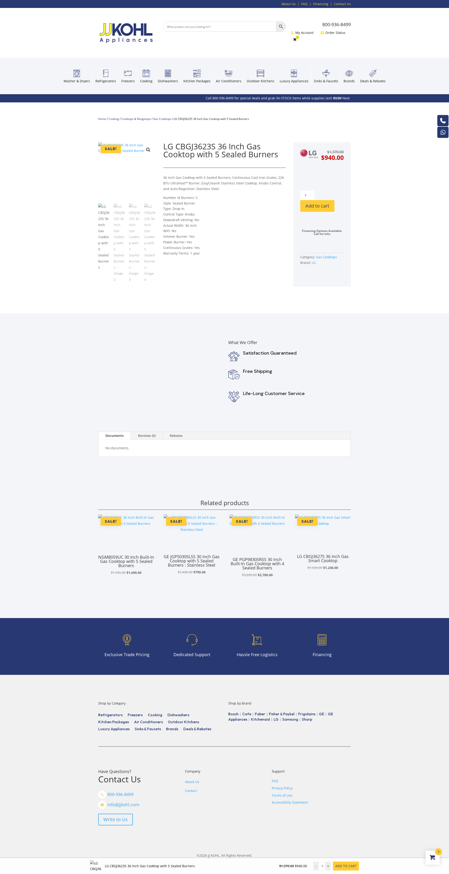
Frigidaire (306, 714)
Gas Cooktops (162, 119)
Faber (260, 714)
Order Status (335, 33)
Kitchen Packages (196, 81)
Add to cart (317, 206)
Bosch (233, 714)
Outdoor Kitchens (260, 81)
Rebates (176, 435)
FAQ (304, 4)
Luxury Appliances (294, 81)
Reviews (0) (147, 435)
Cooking (146, 81)
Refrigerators (105, 81)
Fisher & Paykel (281, 714)
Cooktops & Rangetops (136, 119)
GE (321, 714)
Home (102, 119)
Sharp (307, 719)
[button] (148, 150)
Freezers (128, 81)
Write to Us (115, 819)
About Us (288, 4)
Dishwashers (168, 81)
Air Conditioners (228, 81)
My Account (304, 33)
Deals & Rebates (373, 81)
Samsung (290, 719)
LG (314, 262)
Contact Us (342, 4)
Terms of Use (282, 795)
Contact (191, 790)
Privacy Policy (282, 788)
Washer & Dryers (77, 81)
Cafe (246, 714)
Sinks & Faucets (326, 81)
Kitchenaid (260, 719)
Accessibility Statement (290, 802)
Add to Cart (346, 866)
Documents (114, 435)
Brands (349, 81)
